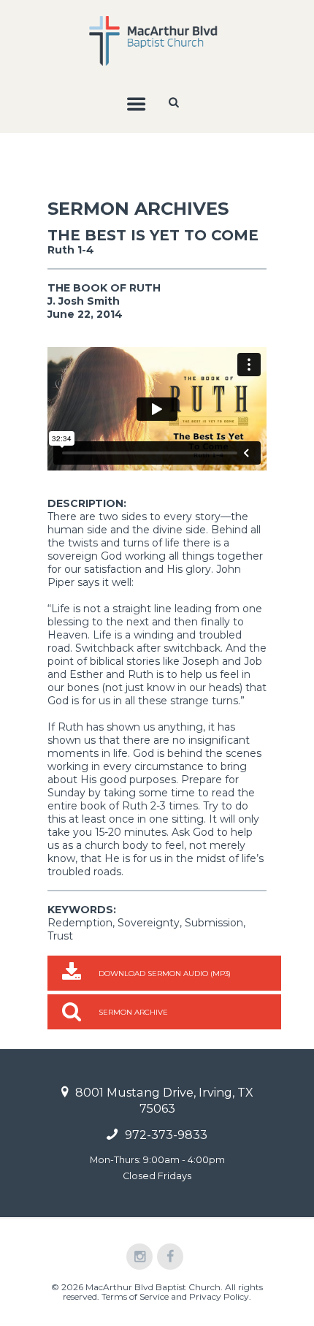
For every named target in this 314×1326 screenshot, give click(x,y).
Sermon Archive (133, 1012)
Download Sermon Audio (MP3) (165, 973)
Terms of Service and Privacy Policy (175, 1296)
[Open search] (175, 102)
